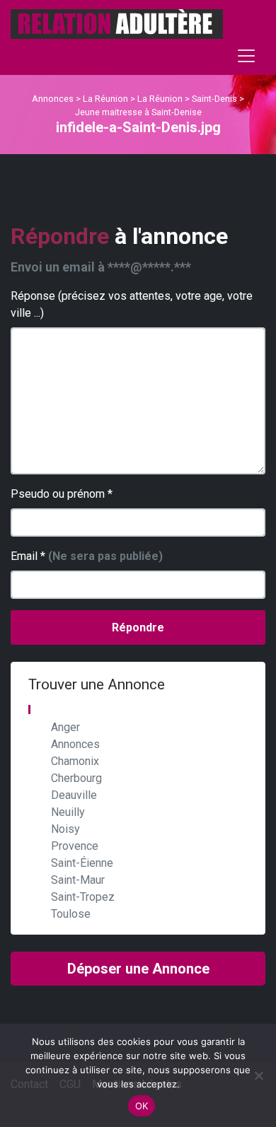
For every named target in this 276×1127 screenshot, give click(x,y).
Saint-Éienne (82, 863)
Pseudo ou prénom (62, 494)
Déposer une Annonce (138, 968)
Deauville (74, 795)
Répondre (138, 627)
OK (142, 1105)
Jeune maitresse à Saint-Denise (138, 112)
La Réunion (105, 98)
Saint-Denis (214, 98)
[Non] (258, 1075)
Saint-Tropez (83, 897)
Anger (65, 727)
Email (87, 556)
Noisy (65, 829)
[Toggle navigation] (246, 55)
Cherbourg (76, 778)
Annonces (53, 98)
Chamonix (75, 761)
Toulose (71, 914)
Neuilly (68, 812)
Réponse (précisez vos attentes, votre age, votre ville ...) (132, 304)
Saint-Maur (78, 880)
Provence (74, 846)
